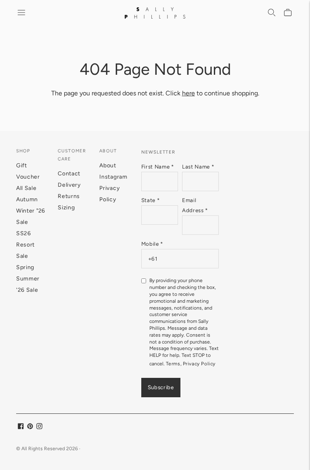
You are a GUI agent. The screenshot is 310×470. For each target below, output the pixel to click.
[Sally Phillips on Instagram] (39, 427)
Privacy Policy (199, 364)
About (107, 165)
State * (150, 200)
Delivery (69, 184)
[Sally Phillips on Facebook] (21, 427)
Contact (69, 173)
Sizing (66, 207)
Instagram (113, 176)
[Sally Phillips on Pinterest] (30, 427)
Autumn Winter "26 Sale (30, 211)
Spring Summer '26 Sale (28, 278)
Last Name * (198, 166)
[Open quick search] (272, 13)
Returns (69, 196)
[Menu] (21, 13)
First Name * (157, 166)
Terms (173, 364)
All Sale (26, 188)
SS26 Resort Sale (25, 244)
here (188, 93)
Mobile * (152, 243)
